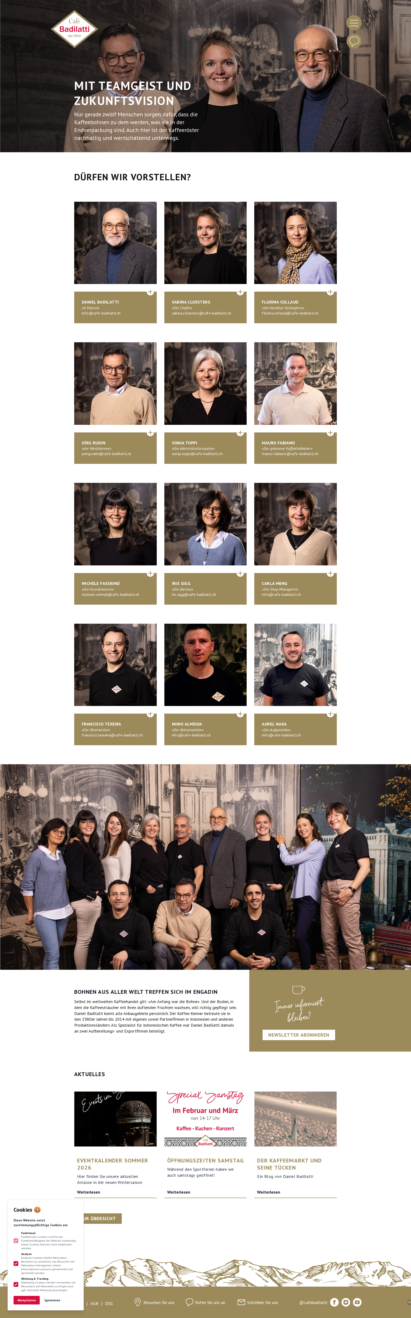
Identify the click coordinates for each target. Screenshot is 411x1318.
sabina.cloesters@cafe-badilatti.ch (201, 313)
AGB (94, 1303)
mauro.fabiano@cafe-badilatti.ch (290, 453)
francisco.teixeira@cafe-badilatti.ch (112, 735)
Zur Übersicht (98, 1218)
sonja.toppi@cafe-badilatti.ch (197, 453)
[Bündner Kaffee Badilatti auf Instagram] (346, 1302)
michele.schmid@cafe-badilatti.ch (110, 594)
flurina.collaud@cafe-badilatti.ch (290, 313)
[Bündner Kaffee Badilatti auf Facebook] (334, 1302)
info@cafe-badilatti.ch (101, 313)
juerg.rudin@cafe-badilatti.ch (106, 453)
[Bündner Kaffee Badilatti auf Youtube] (357, 1302)
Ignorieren (52, 1300)
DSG (109, 1303)
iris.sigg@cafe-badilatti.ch (194, 594)
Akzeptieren (26, 1300)
